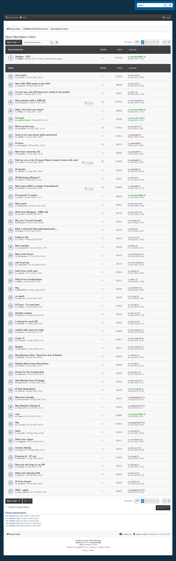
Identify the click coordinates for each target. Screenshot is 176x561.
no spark (19, 296)
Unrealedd (22, 145)
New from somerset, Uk (27, 151)
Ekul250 (21, 188)
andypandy (22, 265)
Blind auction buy (24, 126)
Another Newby (23, 448)
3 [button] (150, 42)
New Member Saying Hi (27, 405)
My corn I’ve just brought (28, 220)
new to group (22, 262)
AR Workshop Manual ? (27, 177)
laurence (21, 298)
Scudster (21, 484)
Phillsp (20, 112)
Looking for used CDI (26, 321)
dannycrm (22, 450)
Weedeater (22, 256)
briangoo (134, 220)
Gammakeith (135, 101)
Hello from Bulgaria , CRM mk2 (31, 212)
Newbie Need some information (31, 363)
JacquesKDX (23, 248)
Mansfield (22, 349)
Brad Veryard (95, 540)
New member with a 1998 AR (30, 100)
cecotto (21, 214)
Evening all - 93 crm (25, 456)
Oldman (21, 171)
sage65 (21, 273)
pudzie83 (134, 135)
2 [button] (146, 42)
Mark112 (21, 315)
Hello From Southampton (28, 279)
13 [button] (164, 42)
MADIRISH (22, 290)
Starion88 (22, 408)
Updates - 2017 (23, 56)
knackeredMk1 (136, 57)
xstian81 (134, 169)
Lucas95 (21, 425)
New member (22, 245)
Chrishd (21, 391)
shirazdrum (135, 212)
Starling (21, 467)
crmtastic (21, 340)
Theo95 (21, 366)
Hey (17, 288)
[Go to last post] (145, 57)
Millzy (20, 281)
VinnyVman (22, 206)
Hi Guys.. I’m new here (27, 304)
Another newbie (23, 313)
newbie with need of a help (29, 330)
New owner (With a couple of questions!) (36, 186)
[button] (137, 42)
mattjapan (22, 442)
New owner (21, 203)
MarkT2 (21, 475)
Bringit (20, 231)
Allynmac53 (22, 383)
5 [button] (157, 42)
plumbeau (22, 374)
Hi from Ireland (23, 481)
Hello (18, 431)
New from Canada (24, 397)
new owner (21, 75)
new (17, 414)
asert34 (21, 77)
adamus (21, 324)
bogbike (133, 482)
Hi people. (20, 169)
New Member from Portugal (29, 380)
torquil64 (21, 154)
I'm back (19, 118)
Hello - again (22, 490)
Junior (20, 197)
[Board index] (15, 5)
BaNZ (20, 94)
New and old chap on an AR (30, 464)
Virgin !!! (19, 338)
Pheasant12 (23, 103)
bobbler (21, 137)
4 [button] (154, 42)
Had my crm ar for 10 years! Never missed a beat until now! (46, 160)
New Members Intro (20, 37)
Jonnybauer (135, 439)
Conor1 (21, 239)
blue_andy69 (23, 492)
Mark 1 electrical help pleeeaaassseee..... (36, 229)
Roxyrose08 (23, 399)
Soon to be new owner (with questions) (36, 135)
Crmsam (21, 162)
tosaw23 (134, 75)
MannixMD (96, 542)
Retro (132, 246)
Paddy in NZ (21, 237)
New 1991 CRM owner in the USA (32, 83)
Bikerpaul (21, 223)
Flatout (20, 180)
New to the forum (24, 254)
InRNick (21, 357)
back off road (24, 120)
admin (20, 59)
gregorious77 (136, 397)
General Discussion (54, 59)
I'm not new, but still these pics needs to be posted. (42, 92)
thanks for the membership (29, 372)
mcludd (133, 296)
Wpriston (21, 458)
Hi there (19, 143)
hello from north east (26, 271)
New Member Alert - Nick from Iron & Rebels (38, 355)
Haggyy (21, 307)
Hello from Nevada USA (27, 473)
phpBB (79, 547)
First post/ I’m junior (26, 195)
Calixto (20, 416)
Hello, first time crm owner (29, 109)
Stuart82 (21, 433)
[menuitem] (22, 17)
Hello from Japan (24, 439)
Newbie (19, 346)
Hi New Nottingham (25, 389)
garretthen (22, 129)
